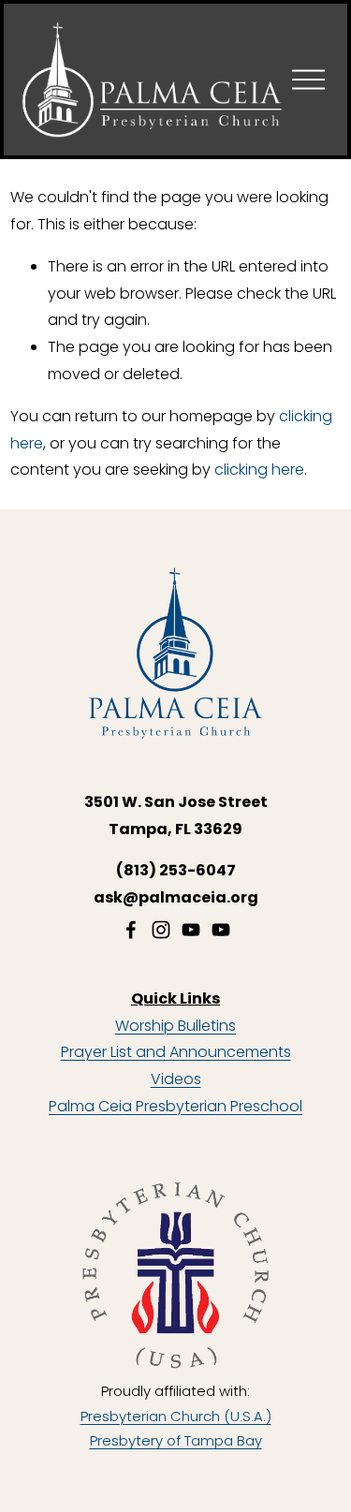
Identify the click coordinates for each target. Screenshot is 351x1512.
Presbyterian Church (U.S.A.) (175, 1416)
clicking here (259, 469)
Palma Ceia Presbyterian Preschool (175, 1106)
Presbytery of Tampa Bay (176, 1440)
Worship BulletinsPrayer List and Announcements (176, 1039)
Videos (176, 1079)
